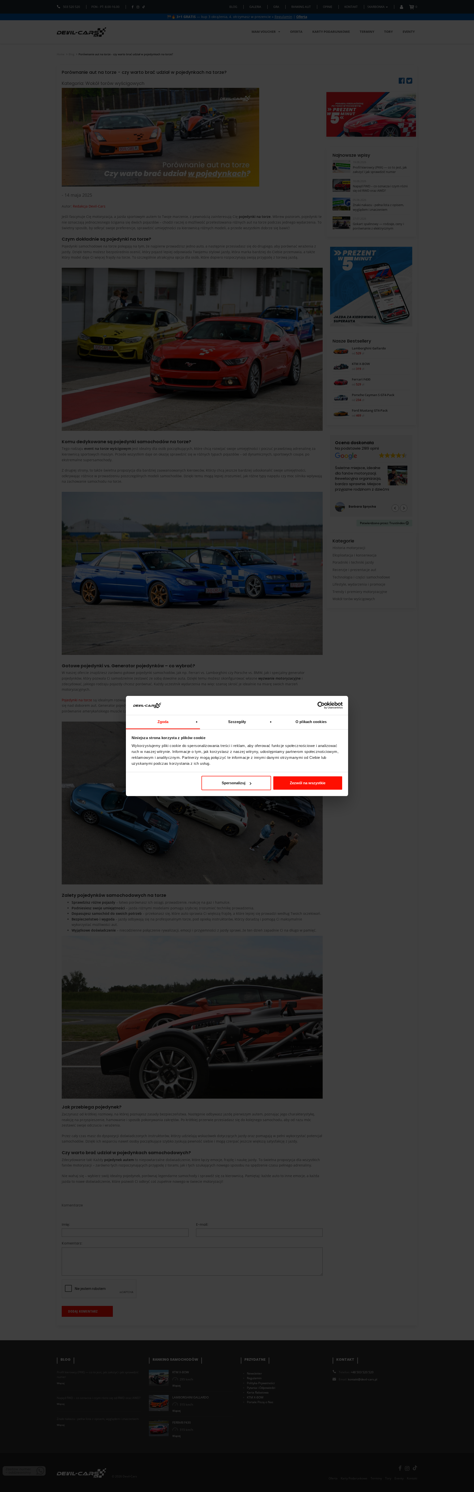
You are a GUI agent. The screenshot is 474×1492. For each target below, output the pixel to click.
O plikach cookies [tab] (311, 722)
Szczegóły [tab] (237, 722)
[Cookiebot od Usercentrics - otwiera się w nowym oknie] (321, 705)
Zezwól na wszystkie (307, 783)
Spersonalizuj (233, 783)
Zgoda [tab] (163, 722)
